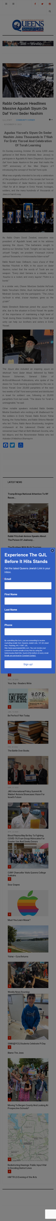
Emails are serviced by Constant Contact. (20, 655)
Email (8, 579)
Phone (8, 625)
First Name (11, 594)
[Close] (52, 550)
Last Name (11, 609)
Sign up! (28, 664)
